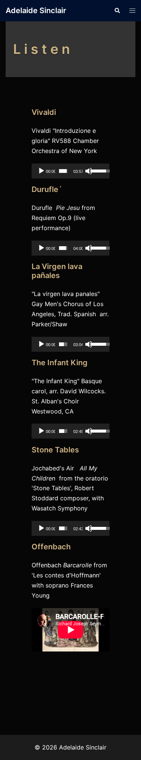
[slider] (63, 171)
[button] (117, 10)
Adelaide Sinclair (36, 10)
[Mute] (88, 171)
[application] (70, 171)
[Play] (41, 171)
